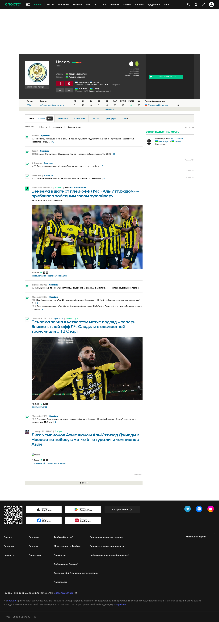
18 (114, 154)
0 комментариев (39, 407)
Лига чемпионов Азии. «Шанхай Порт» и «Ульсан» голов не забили (68, 166)
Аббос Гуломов (176, 138)
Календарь (63, 118)
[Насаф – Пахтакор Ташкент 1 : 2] (79, 62)
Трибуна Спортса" (63, 537)
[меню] (28, 5)
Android (136, 76)
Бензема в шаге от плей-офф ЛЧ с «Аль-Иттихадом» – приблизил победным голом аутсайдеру (85, 194)
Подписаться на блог (57, 276)
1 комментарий (38, 463)
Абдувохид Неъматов (158, 105)
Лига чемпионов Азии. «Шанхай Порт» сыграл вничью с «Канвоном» (69, 178)
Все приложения (120, 509)
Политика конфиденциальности (107, 546)
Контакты (9, 555)
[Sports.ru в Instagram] (211, 509)
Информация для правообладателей (109, 555)
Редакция (9, 546)
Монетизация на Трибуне (67, 546)
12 (53, 141)
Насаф (96, 82)
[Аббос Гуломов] (149, 141)
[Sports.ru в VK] (200, 509)
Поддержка (35, 555)
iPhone (127, 76)
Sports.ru (45, 135)
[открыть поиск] (188, 4)
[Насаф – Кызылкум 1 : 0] (73, 62)
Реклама (33, 546)
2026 (29, 105)
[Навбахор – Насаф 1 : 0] (81, 62)
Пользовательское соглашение (106, 537)
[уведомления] (196, 4)
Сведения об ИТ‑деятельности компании (76, 573)
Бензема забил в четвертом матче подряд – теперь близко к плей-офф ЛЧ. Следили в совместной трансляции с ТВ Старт (83, 327)
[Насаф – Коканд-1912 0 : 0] (77, 62)
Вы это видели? (78, 187)
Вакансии (34, 537)
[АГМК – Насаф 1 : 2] (75, 62)
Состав (95, 118)
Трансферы (110, 118)
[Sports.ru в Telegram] (188, 509)
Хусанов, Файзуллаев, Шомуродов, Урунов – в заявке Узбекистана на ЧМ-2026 (73, 154)
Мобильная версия (196, 536)
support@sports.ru (63, 593)
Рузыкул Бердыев (77, 77)
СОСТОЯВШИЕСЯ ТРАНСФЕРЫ (163, 131)
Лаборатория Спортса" (66, 564)
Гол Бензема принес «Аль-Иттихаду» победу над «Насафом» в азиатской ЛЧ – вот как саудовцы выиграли (87, 287)
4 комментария (39, 276)
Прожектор (60, 555)
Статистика (79, 118)
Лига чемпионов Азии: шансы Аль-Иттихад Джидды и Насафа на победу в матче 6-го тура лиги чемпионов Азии (85, 440)
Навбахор (83, 82)
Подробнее (120, 604)
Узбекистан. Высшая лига (98, 85)
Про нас (8, 537)
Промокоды (60, 582)
